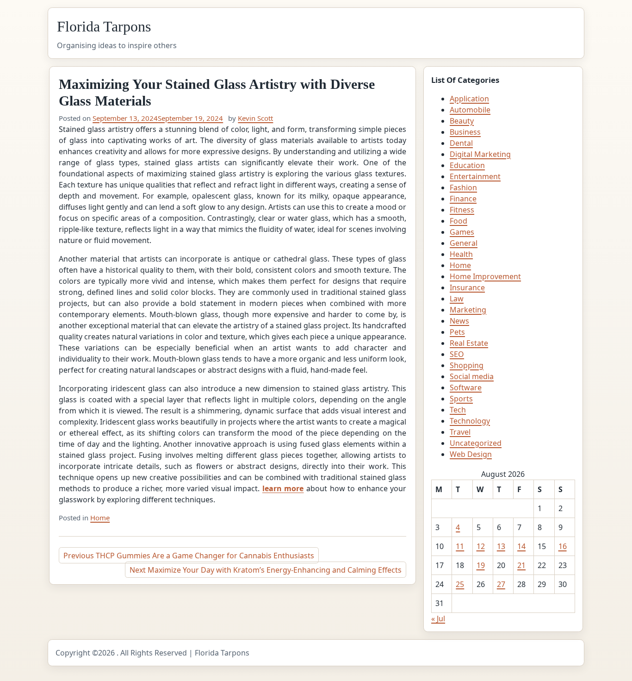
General (463, 243)
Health (461, 254)
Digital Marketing (480, 154)
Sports (461, 399)
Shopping (466, 365)
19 (481, 565)
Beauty (462, 121)
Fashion (463, 187)
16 (562, 546)
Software (466, 387)
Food (458, 221)
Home (100, 517)
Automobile (470, 110)
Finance (463, 199)
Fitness (462, 210)
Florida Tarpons (104, 26)
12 (481, 546)
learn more (283, 488)
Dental (461, 143)
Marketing (468, 310)
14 (521, 546)
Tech (458, 410)
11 (460, 546)
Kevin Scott (255, 118)
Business (465, 132)
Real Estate (469, 343)
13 (501, 546)
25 (460, 584)
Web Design (471, 454)
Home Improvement (485, 276)
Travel (460, 432)
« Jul (438, 618)
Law (457, 299)
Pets (457, 332)
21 (521, 565)
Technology (470, 421)
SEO (457, 354)
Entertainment (475, 176)
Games (462, 232)
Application (469, 99)
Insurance (467, 287)
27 (501, 584)
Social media (472, 376)
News (459, 321)
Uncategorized (476, 443)
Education (467, 165)
